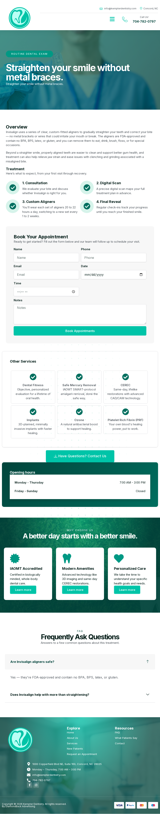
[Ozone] (79, 411)
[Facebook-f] (29, 785)
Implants (33, 420)
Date (84, 266)
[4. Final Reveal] (87, 206)
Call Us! (144, 17)
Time (17, 283)
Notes (18, 300)
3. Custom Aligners (38, 202)
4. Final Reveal (108, 202)
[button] (112, 19)
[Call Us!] (125, 19)
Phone (85, 249)
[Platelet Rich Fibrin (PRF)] (125, 411)
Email (17, 266)
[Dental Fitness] (33, 377)
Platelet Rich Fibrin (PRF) (125, 420)
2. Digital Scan (108, 183)
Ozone (79, 420)
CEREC (125, 385)
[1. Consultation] (13, 187)
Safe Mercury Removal (79, 385)
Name (18, 249)
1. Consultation (34, 183)
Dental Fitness (33, 385)
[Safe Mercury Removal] (79, 377)
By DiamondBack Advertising (18, 806)
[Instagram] (36, 785)
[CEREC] (125, 377)
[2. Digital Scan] (87, 187)
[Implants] (33, 411)
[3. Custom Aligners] (13, 206)
